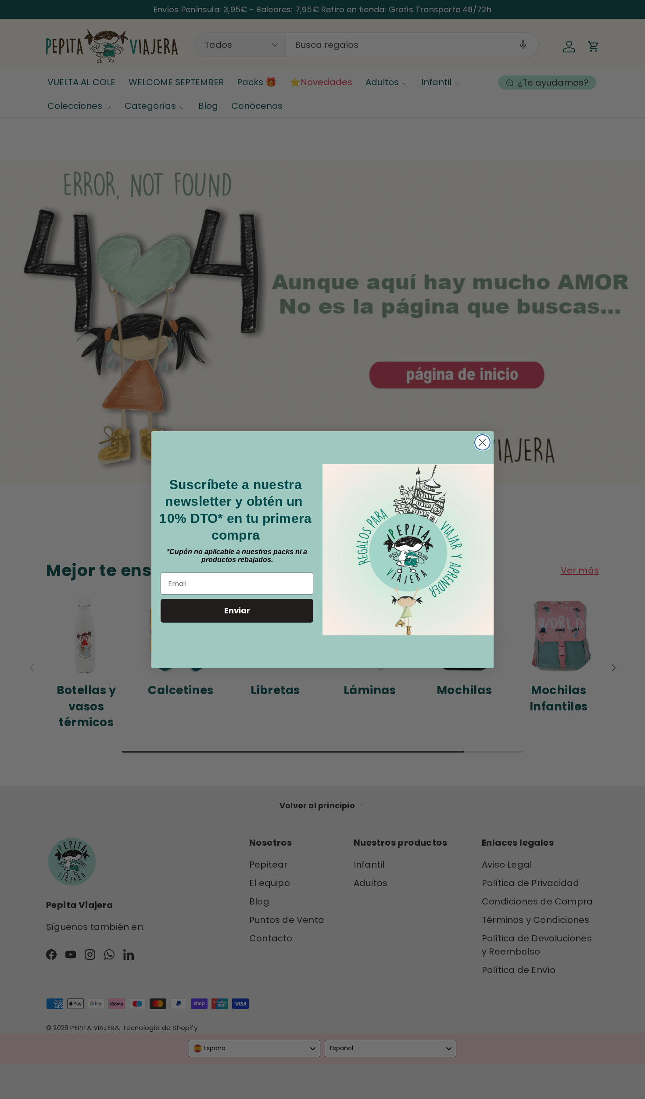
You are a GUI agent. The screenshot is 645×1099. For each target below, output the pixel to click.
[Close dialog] (482, 442)
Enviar (237, 610)
